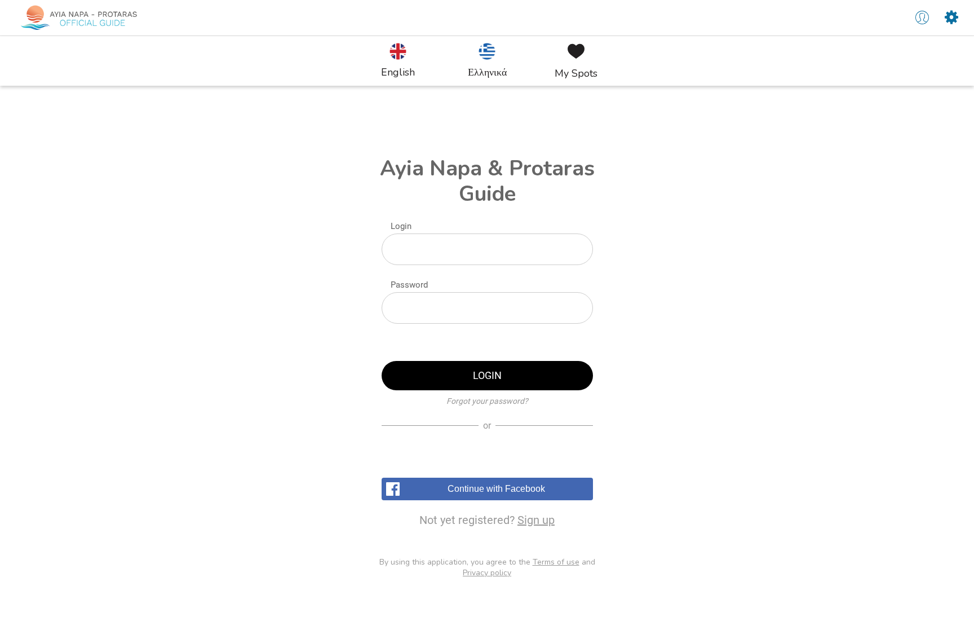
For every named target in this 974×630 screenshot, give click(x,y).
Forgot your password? (487, 401)
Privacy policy (487, 572)
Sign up (536, 520)
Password (409, 285)
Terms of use (556, 562)
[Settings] (951, 18)
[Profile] (922, 18)
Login (401, 226)
